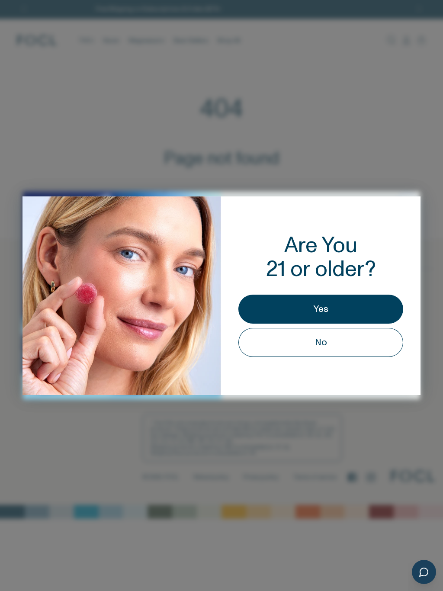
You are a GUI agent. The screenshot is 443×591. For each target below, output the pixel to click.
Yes (321, 309)
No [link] (321, 342)
